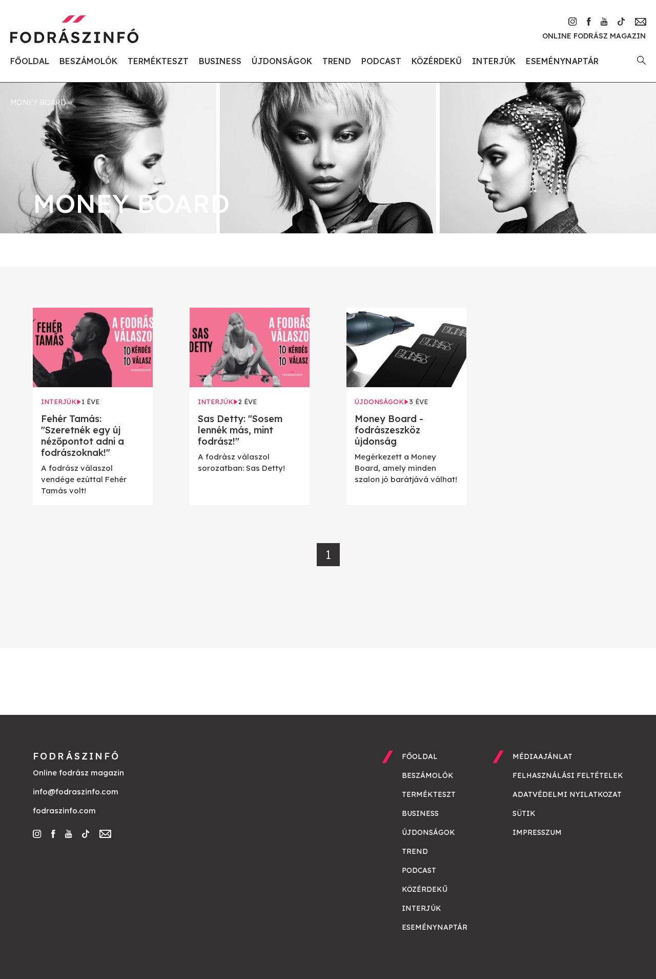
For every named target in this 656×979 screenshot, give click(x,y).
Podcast (381, 61)
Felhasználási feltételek (567, 775)
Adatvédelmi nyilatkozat (567, 794)
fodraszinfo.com (64, 810)
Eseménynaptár (562, 61)
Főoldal (29, 61)
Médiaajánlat (542, 756)
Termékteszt (158, 61)
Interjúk (494, 61)
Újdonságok (282, 61)
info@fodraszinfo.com (75, 791)
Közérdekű (437, 61)
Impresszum (537, 832)
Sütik (524, 813)
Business (220, 61)
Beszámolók (88, 61)
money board (38, 102)
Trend (336, 61)
